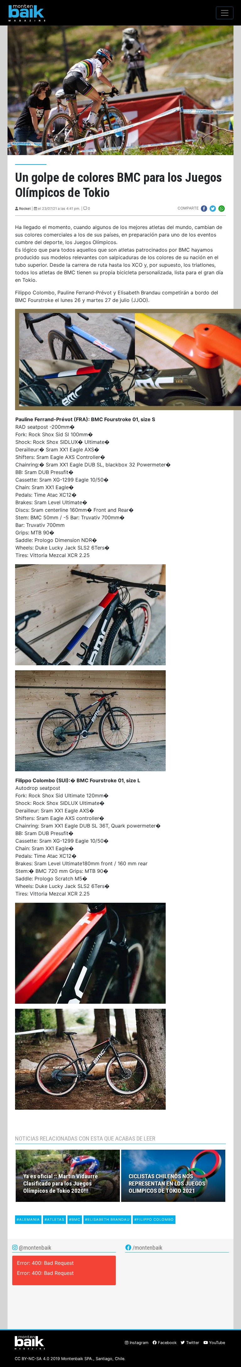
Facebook (167, 1342)
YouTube (216, 1342)
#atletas (54, 1219)
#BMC (74, 1219)
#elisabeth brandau (107, 1219)
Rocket (25, 208)
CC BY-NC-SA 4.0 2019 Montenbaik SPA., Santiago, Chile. (70, 1358)
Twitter (192, 1342)
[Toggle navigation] (224, 13)
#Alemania (28, 1219)
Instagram (138, 1342)
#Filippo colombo (154, 1219)
